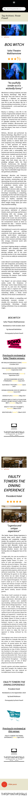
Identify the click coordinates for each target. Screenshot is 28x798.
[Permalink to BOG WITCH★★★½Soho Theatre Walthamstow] (2, 37)
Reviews (7, 37)
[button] (14, 2)
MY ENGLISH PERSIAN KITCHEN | (14, 363)
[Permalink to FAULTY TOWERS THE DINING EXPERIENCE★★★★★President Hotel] (2, 469)
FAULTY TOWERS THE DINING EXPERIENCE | (14, 736)
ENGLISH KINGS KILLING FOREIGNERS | (14, 369)
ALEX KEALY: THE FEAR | (14, 385)
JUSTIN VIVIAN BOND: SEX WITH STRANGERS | (14, 380)
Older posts (10, 784)
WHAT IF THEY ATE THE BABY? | (14, 407)
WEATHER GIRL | (14, 412)
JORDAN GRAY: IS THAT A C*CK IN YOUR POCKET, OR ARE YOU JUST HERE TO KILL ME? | (14, 401)
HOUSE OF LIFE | (14, 396)
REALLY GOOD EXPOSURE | (14, 374)
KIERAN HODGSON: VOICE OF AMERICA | (14, 391)
